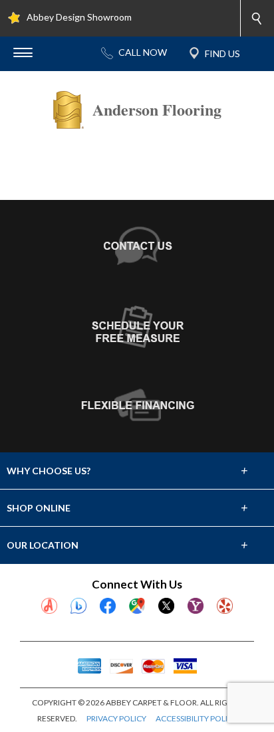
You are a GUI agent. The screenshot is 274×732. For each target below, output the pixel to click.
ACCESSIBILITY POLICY (196, 718)
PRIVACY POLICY (116, 718)
